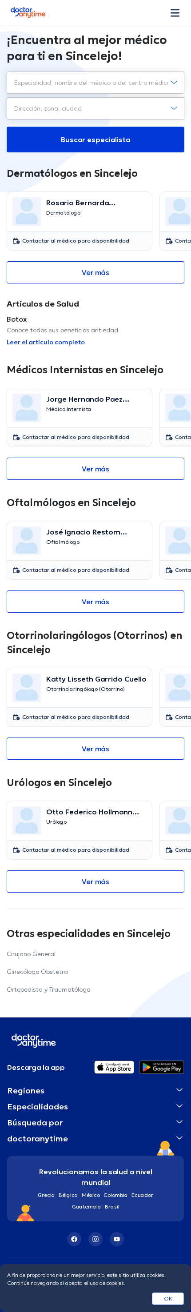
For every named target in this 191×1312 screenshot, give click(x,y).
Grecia (46, 1195)
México (91, 1195)
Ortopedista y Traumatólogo (48, 989)
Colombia (115, 1195)
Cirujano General (31, 954)
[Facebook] (74, 1239)
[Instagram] (95, 1239)
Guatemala (86, 1206)
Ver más (95, 272)
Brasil (112, 1206)
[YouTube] (117, 1239)
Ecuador (142, 1195)
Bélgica (68, 1195)
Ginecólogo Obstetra (37, 972)
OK (168, 1298)
